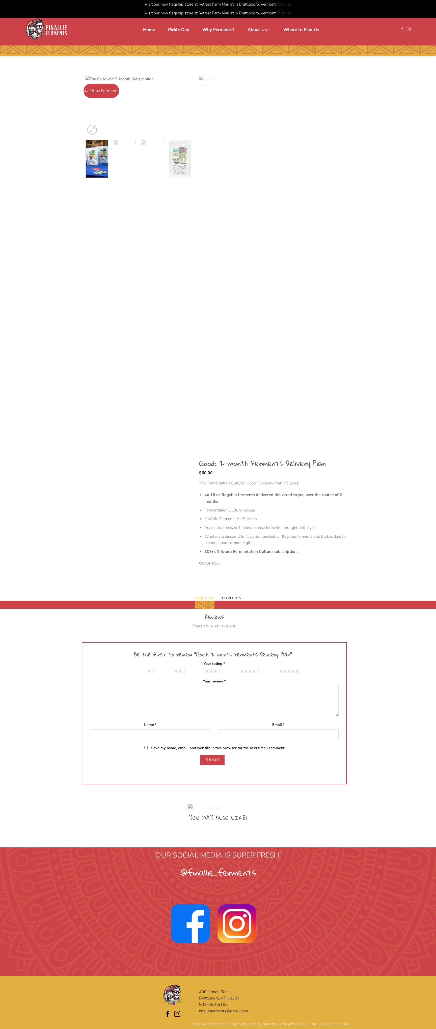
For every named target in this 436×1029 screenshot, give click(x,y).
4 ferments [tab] (231, 598)
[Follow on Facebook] (402, 29)
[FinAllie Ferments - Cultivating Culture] (46, 29)
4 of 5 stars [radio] (230, 671)
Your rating (214, 663)
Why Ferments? (218, 30)
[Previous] (94, 106)
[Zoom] (92, 129)
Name (150, 724)
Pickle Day (178, 30)
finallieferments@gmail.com (223, 1011)
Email (278, 724)
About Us (257, 30)
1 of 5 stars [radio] (137, 671)
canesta (268, 1024)
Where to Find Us (301, 30)
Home (149, 30)
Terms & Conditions (206, 1024)
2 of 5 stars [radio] (164, 671)
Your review (214, 681)
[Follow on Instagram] (409, 29)
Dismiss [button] (284, 4)
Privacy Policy (236, 1024)
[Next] (182, 106)
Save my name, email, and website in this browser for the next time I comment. (218, 748)
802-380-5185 (213, 1004)
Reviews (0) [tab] (204, 598)
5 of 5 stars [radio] (269, 671)
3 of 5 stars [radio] (195, 671)
